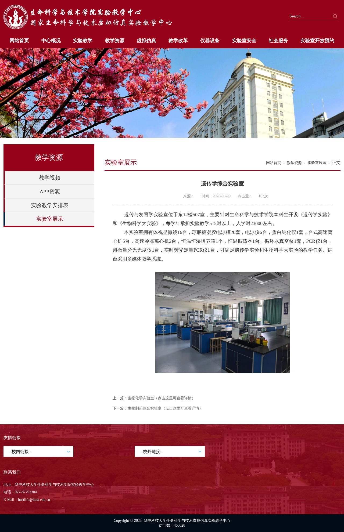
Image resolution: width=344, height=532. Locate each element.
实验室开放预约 (317, 40)
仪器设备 (210, 40)
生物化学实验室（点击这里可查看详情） (161, 398)
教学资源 (114, 40)
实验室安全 (244, 40)
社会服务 (278, 40)
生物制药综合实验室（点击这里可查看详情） (165, 408)
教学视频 (49, 178)
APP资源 (50, 191)
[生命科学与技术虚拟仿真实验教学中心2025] (95, 29)
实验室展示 (49, 219)
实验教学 (82, 40)
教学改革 (178, 40)
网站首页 (19, 40)
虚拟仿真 (146, 40)
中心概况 (51, 40)
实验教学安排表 (50, 205)
